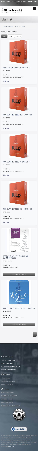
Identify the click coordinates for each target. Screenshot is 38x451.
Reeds (17, 27)
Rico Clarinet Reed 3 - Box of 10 (16, 162)
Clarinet (22, 27)
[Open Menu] (34, 8)
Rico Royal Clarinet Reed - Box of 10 (19, 308)
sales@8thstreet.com (10, 369)
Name (4, 36)
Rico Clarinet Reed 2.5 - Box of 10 (17, 115)
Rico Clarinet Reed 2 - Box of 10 (16, 68)
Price (10, 36)
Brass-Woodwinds (8, 27)
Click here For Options (19, 274)
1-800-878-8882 (11, 360)
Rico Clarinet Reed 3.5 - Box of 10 (17, 209)
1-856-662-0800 (9, 363)
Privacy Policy (10, 446)
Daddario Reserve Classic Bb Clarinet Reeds (15, 257)
